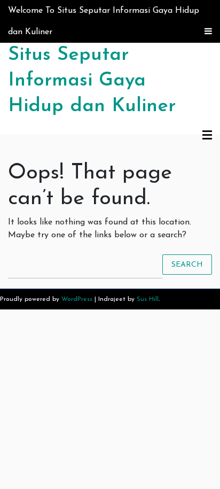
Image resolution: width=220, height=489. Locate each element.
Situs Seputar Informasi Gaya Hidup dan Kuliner (92, 80)
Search (187, 264)
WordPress (76, 299)
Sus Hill (148, 299)
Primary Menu (207, 135)
